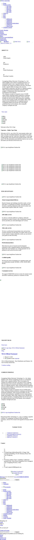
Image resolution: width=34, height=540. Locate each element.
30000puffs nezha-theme (12, 23)
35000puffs (9, 24)
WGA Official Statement (9, 354)
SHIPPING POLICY (12, 435)
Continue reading (6, 365)
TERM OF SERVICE (12, 433)
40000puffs (9, 19)
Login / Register (7, 518)
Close (1, 522)
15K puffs (8, 6)
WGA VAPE (16, 476)
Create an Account (4, 530)
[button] (2, 42)
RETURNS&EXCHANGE (14, 434)
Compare (5, 516)
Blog (3, 350)
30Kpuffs (8, 9)
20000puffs (9, 22)
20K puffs (8, 7)
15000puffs (9, 20)
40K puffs (8, 12)
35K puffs (8, 10)
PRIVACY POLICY (12, 437)
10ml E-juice (9, 26)
